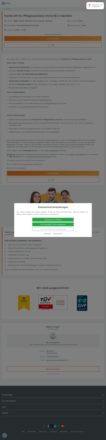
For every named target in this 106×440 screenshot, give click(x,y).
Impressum (48, 233)
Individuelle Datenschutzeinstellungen (53, 229)
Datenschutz (58, 233)
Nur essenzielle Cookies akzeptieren (53, 224)
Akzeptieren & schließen (53, 219)
